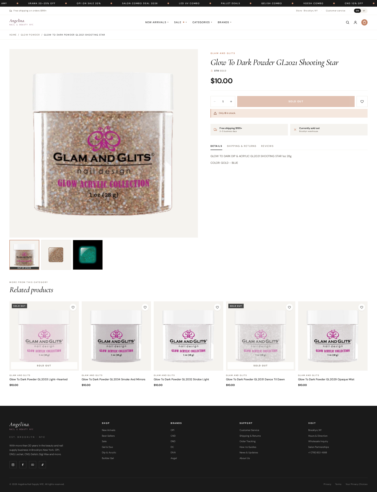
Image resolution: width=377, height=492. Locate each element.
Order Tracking (248, 441)
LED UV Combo (171, 3)
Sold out (295, 101)
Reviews (267, 146)
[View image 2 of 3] (56, 255)
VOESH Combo (295, 3)
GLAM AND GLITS (222, 53)
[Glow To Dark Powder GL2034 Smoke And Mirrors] (116, 336)
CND (173, 435)
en (357, 10)
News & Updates (249, 452)
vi (364, 10)
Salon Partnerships (318, 447)
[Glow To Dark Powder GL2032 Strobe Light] (188, 336)
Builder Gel (108, 458)
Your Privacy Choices (357, 484)
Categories (202, 22)
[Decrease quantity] (215, 101)
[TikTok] (42, 464)
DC (172, 447)
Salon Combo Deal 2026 (121, 3)
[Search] (348, 22)
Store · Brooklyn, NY (307, 10)
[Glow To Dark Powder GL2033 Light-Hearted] (44, 336)
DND (173, 441)
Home (12, 34)
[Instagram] (12, 464)
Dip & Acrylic (109, 452)
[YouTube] (32, 464)
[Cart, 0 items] (364, 22)
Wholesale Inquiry (318, 441)
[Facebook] (22, 464)
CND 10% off (335, 3)
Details (216, 146)
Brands (225, 22)
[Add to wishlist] (362, 101)
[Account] (355, 22)
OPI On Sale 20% (70, 3)
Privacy (327, 484)
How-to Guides (248, 447)
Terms (338, 484)
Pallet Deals (212, 3)
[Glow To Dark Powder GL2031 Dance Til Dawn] (261, 336)
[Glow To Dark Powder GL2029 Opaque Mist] (333, 336)
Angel (174, 458)
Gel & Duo (107, 447)
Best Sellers (108, 435)
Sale (180, 22)
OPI (172, 430)
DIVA (173, 452)
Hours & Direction (318, 435)
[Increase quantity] (231, 101)
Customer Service (249, 430)
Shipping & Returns (241, 146)
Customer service (335, 10)
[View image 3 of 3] (88, 255)
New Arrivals (157, 22)
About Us (245, 458)
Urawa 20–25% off (23, 3)
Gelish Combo (253, 3)
